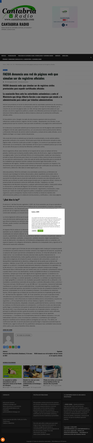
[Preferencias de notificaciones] (3, 440)
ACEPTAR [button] (40, 230)
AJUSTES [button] (34, 230)
